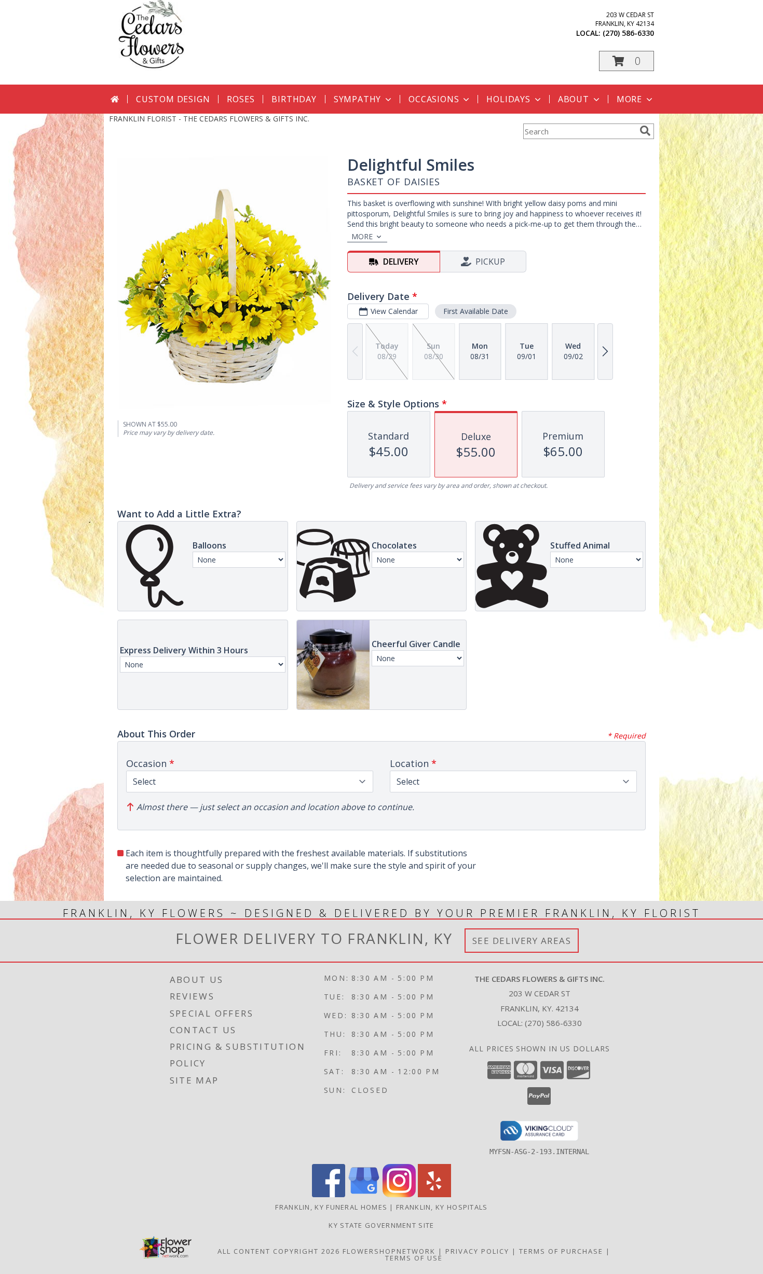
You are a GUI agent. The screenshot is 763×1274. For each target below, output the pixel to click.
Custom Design (173, 99)
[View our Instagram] (399, 1194)
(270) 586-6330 (628, 33)
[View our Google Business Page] (363, 1194)
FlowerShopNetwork (389, 1251)
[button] (626, 61)
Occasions (433, 99)
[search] (645, 130)
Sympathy (357, 99)
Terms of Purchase (561, 1251)
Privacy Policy (477, 1251)
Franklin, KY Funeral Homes (331, 1207)
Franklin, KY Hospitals (442, 1207)
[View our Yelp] (434, 1194)
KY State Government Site (381, 1225)
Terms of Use (414, 1258)
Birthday (293, 99)
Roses (240, 99)
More (629, 99)
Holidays (508, 99)
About (573, 99)
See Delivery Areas (521, 941)
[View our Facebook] (328, 1194)
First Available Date (475, 311)
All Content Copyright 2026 (278, 1251)
